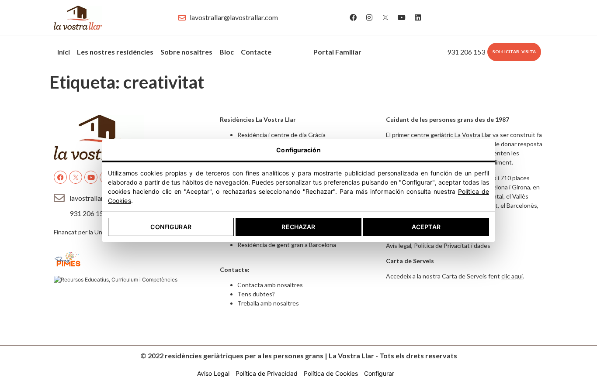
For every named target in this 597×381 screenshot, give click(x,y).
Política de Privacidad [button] (267, 373)
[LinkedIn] (418, 17)
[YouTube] (402, 17)
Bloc (226, 52)
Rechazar (298, 226)
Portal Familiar (337, 52)
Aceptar (426, 226)
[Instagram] (369, 17)
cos (284, 49)
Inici (63, 52)
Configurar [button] (379, 373)
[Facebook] (353, 17)
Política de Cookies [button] (331, 373)
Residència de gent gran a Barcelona (286, 244)
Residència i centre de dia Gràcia (281, 134)
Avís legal (398, 245)
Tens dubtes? (256, 294)
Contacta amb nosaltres (270, 284)
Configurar (170, 226)
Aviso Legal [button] (213, 373)
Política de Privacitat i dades (452, 245)
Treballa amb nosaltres (268, 303)
